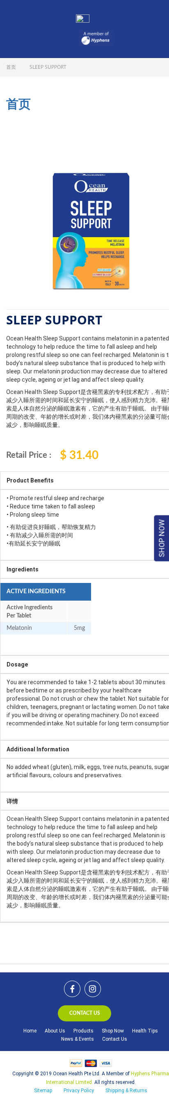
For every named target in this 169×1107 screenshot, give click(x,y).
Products (83, 1031)
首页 (11, 67)
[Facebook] (72, 989)
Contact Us (114, 1039)
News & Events (77, 1039)
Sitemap (43, 1090)
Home (30, 1031)
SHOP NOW (162, 538)
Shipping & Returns (126, 1090)
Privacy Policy (79, 1090)
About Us (55, 1031)
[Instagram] (92, 989)
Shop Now (113, 1031)
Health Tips (145, 1031)
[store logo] (92, 16)
